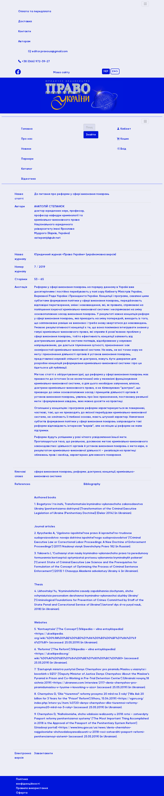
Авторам (24, 41)
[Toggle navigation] (145, 3)
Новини (26, 148)
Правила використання (32, 788)
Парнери (27, 158)
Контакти (24, 31)
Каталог (26, 168)
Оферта (21, 792)
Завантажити (43, 753)
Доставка (25, 21)
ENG (115, 71)
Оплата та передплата (40, 11)
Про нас (26, 138)
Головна (32, 128)
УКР (105, 71)
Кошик (124, 138)
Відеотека (28, 178)
